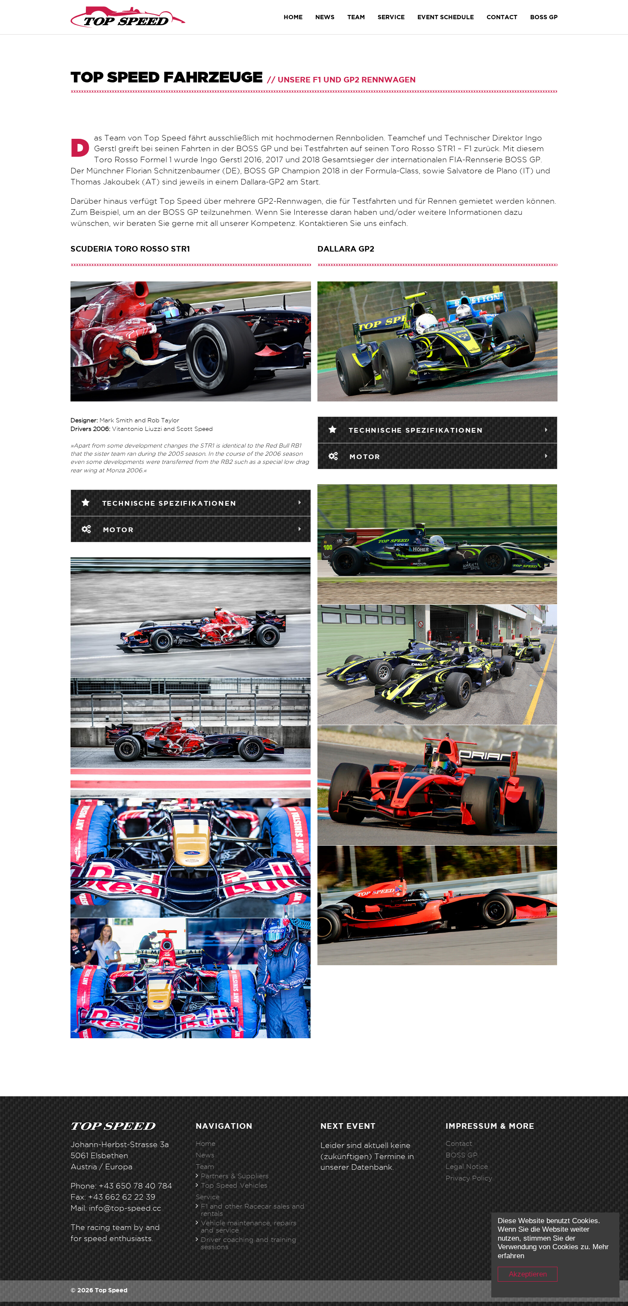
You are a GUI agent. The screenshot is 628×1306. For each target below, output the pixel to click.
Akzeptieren (528, 1274)
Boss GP (544, 17)
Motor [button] (117, 529)
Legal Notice (467, 1166)
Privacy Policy (469, 1178)
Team (356, 17)
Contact (502, 17)
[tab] (191, 503)
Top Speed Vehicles (234, 1185)
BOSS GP (462, 1155)
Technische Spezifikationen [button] (168, 503)
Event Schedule (445, 17)
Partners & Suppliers (235, 1176)
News (325, 17)
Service (391, 17)
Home (293, 17)
